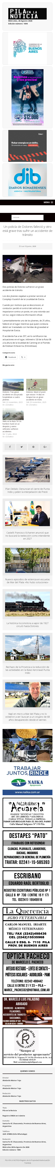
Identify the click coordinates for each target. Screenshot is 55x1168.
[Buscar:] (27, 217)
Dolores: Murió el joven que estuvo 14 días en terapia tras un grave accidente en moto (36, 396)
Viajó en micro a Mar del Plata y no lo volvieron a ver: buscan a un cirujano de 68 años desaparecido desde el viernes (27, 716)
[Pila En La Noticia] (27, 209)
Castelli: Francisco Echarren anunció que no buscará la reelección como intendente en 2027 (27, 535)
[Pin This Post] (33, 447)
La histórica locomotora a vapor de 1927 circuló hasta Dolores (27, 625)
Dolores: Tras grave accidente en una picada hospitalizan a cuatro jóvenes (13, 396)
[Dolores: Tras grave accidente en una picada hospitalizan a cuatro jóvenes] (13, 385)
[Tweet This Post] (21, 447)
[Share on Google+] (45, 447)
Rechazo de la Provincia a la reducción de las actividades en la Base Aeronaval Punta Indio (28, 669)
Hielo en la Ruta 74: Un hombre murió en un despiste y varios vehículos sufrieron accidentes (12, 426)
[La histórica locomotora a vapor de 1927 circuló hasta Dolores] (27, 615)
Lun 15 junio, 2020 (28, 246)
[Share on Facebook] (9, 447)
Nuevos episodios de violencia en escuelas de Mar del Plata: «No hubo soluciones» (27, 581)
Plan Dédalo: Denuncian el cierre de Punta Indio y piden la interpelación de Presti (27, 490)
